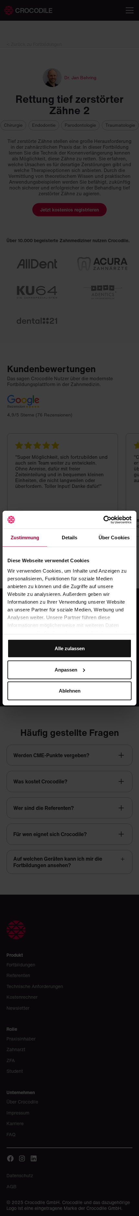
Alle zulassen (70, 648)
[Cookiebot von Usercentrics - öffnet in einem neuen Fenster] (103, 519)
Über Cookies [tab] (114, 537)
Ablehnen (69, 691)
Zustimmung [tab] (25, 537)
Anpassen (66, 669)
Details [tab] (70, 537)
